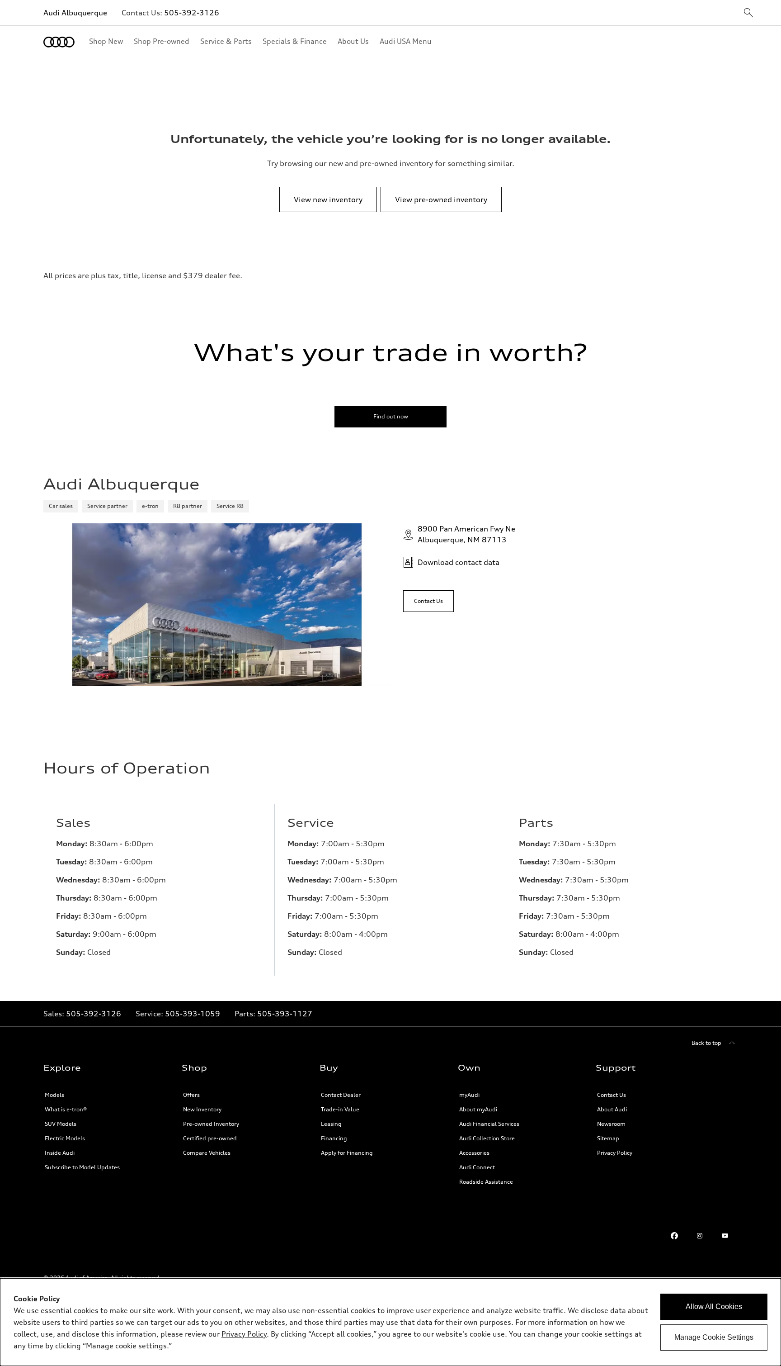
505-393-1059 (192, 1013)
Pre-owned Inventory (211, 1123)
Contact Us (611, 1094)
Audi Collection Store (487, 1138)
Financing (334, 1138)
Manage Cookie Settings (713, 1337)
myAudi (469, 1094)
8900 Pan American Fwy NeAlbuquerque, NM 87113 (466, 534)
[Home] (59, 42)
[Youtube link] (725, 1235)
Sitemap (608, 1138)
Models (54, 1094)
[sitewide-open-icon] (748, 13)
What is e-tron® (66, 1109)
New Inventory (202, 1109)
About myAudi (478, 1109)
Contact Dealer (341, 1094)
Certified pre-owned (210, 1138)
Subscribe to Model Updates (82, 1167)
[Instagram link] (699, 1235)
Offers (191, 1094)
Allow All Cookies (714, 1306)
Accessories (474, 1152)
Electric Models (65, 1138)
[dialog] (390, 1322)
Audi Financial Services (489, 1123)
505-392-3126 (191, 12)
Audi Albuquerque (75, 12)
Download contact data (458, 562)
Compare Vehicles (207, 1152)
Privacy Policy (614, 1152)
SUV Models (60, 1123)
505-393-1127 (284, 1013)
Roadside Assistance (486, 1181)
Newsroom (611, 1123)
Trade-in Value (340, 1109)
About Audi (612, 1109)
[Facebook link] (674, 1235)
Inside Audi (60, 1152)
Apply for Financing (347, 1152)
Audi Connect (477, 1167)
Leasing (331, 1123)
